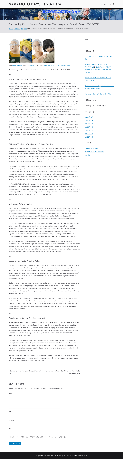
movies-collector (17, 65)
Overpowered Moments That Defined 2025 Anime (98, 79)
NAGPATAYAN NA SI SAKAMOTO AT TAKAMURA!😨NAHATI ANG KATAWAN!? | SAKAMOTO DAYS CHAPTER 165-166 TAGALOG (99, 68)
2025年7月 (89, 130)
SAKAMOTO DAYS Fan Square (35, 4)
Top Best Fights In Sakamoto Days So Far (98, 57)
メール (11, 420)
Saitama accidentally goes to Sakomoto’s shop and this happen (99, 87)
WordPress (83, 455)
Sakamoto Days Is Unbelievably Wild (98, 94)
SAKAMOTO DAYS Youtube (94, 152)
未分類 (87, 155)
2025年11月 (89, 117)
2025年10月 (89, 120)
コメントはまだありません (64, 65)
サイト (11, 428)
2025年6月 (89, 134)
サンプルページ (106, 4)
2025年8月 (89, 127)
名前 (11, 412)
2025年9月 (89, 124)
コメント (12, 393)
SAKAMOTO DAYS (49, 65)
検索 (86, 39)
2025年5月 (89, 137)
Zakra (75, 455)
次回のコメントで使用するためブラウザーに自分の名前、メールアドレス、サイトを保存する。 (39, 437)
